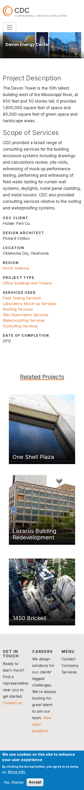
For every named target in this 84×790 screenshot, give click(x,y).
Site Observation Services (25, 314)
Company (70, 665)
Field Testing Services (22, 298)
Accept (35, 782)
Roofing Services (18, 309)
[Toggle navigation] (9, 27)
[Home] (35, 11)
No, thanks (14, 782)
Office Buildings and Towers (27, 283)
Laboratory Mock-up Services (29, 303)
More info (16, 771)
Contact (68, 659)
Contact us (12, 702)
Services (69, 672)
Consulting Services (20, 326)
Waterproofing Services (24, 320)
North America (16, 268)
